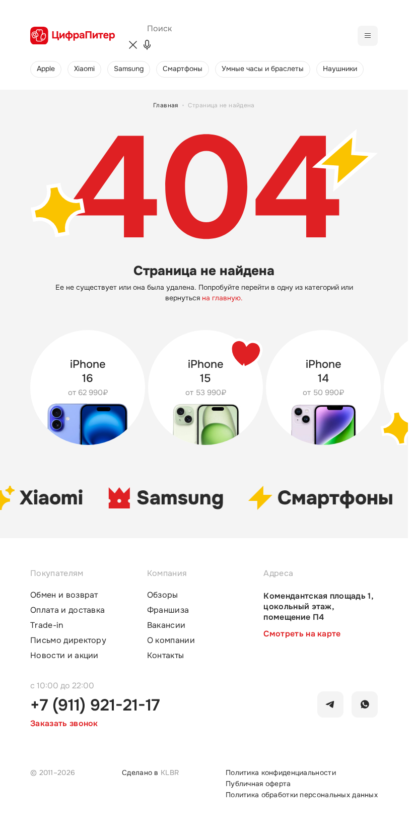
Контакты (165, 655)
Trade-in (46, 625)
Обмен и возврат (64, 595)
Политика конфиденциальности (281, 772)
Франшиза (168, 610)
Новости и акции (64, 655)
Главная (165, 105)
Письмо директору (68, 640)
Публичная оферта (258, 783)
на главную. (222, 297)
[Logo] (72, 36)
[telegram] (330, 704)
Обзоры (162, 595)
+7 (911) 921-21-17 (95, 705)
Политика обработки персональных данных (302, 794)
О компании (171, 640)
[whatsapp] (365, 704)
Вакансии (166, 625)
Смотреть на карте (301, 633)
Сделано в (150, 772)
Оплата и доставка (67, 610)
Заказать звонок (64, 724)
